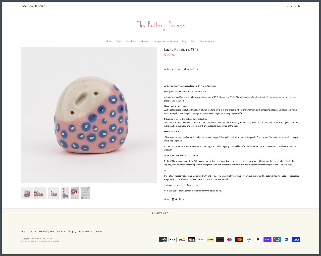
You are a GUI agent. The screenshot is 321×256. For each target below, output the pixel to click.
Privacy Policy (85, 231)
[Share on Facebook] (173, 199)
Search (24, 231)
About (33, 231)
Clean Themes (35, 241)
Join (31, 6)
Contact (98, 231)
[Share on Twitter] (176, 199)
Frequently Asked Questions (52, 231)
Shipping (72, 231)
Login (24, 6)
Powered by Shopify (50, 241)
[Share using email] (183, 199)
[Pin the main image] (180, 199)
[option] (27, 193)
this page (288, 164)
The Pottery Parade (44, 238)
